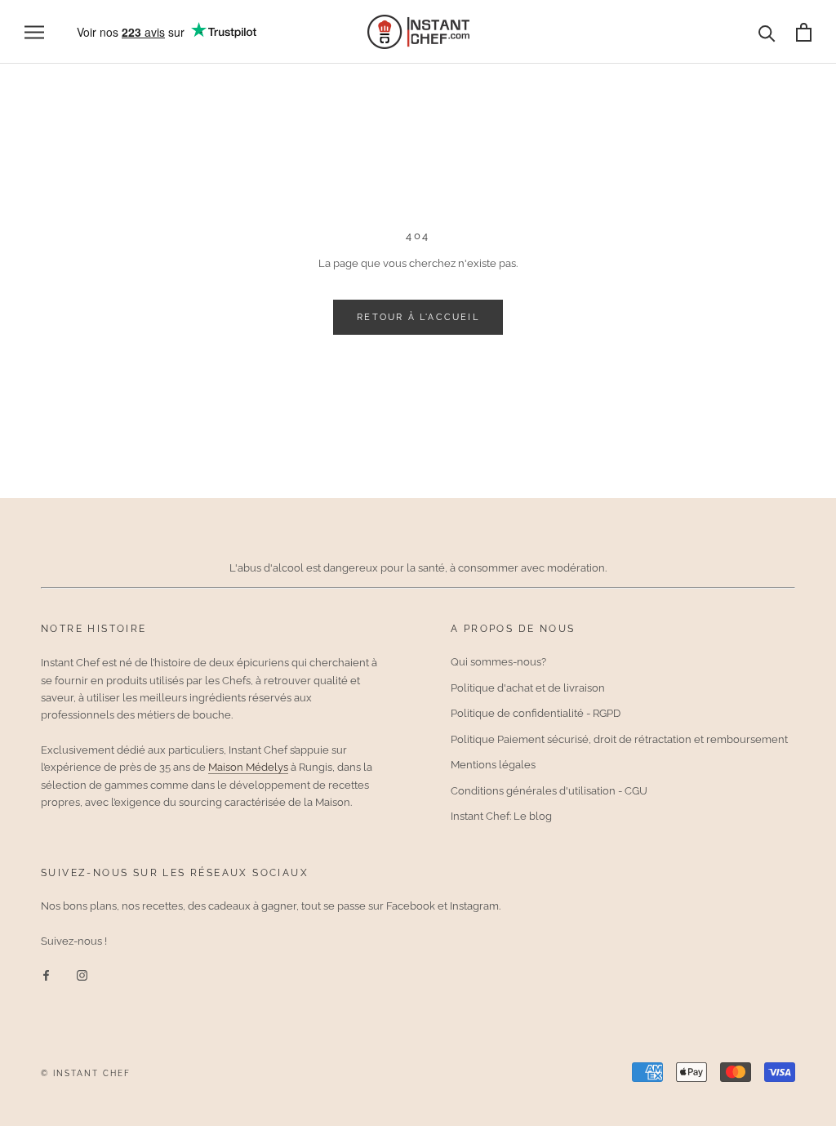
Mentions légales (493, 765)
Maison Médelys (248, 767)
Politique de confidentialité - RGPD (535, 713)
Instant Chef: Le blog (501, 816)
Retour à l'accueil (418, 317)
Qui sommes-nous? (498, 662)
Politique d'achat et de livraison (528, 688)
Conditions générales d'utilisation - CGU (549, 791)
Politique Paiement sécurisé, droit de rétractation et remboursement (619, 739)
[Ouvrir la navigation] (34, 32)
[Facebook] (46, 974)
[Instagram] (82, 974)
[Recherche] (767, 32)
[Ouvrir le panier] (804, 32)
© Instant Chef (86, 1073)
